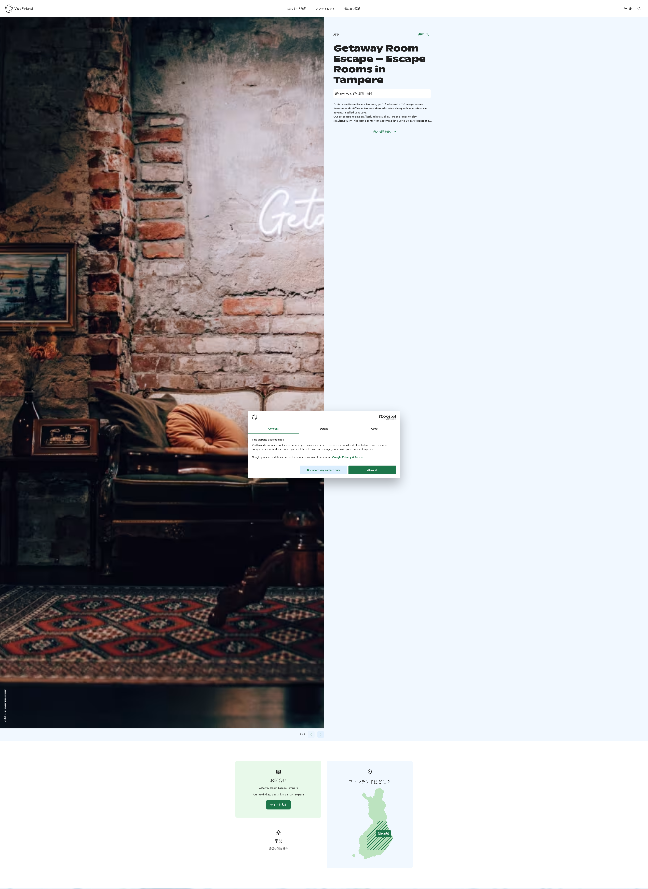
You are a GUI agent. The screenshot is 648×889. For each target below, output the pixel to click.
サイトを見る (278, 804)
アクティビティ (325, 8)
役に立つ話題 (352, 8)
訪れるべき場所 (297, 8)
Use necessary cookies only (323, 469)
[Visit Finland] (19, 9)
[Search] (639, 8)
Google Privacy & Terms (347, 457)
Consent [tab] (273, 428)
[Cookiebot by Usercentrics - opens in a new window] (381, 417)
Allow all (372, 469)
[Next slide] (320, 734)
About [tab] (374, 428)
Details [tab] (324, 428)
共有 (421, 34)
